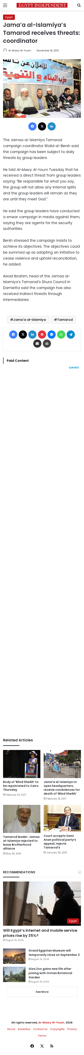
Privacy (72, 1029)
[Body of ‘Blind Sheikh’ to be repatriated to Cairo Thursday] (21, 764)
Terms (42, 1036)
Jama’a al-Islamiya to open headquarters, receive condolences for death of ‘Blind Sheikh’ (62, 788)
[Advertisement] (42, 553)
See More (42, 992)
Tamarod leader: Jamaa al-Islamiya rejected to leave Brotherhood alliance (21, 843)
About (11, 1029)
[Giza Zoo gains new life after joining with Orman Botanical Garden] (14, 974)
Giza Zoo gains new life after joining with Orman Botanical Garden (50, 973)
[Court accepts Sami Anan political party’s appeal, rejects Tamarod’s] (62, 818)
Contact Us (40, 1029)
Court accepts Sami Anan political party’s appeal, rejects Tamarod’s (60, 842)
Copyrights (57, 1029)
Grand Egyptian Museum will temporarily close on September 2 (54, 952)
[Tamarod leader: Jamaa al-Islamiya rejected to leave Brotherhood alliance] (21, 819)
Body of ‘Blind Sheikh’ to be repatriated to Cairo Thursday (21, 786)
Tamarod (65, 319)
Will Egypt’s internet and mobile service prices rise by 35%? (40, 933)
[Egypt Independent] (42, 5)
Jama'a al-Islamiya (29, 319)
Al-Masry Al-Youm (19, 50)
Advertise (24, 1029)
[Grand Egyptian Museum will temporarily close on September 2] (14, 956)
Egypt (9, 17)
